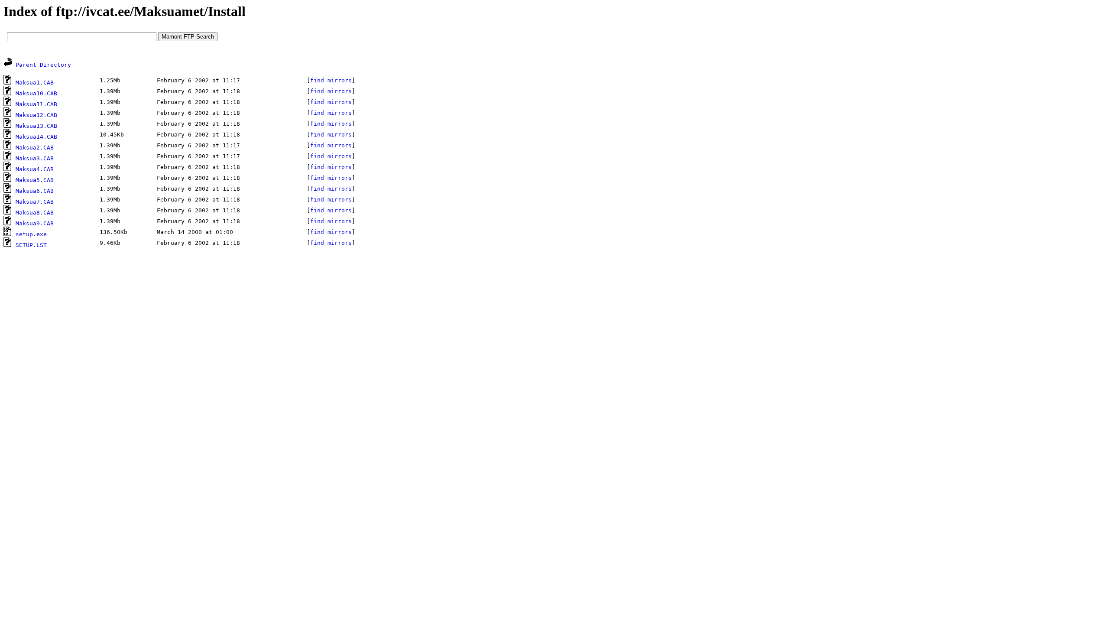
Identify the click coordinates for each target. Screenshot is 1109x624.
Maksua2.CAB (35, 147)
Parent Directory (43, 65)
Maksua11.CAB (36, 104)
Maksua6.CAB (35, 191)
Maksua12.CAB (36, 115)
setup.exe (31, 234)
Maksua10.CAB (36, 93)
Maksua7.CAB (35, 201)
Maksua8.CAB (35, 212)
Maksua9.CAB (35, 223)
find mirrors (331, 80)
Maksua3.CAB (35, 158)
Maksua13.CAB (36, 126)
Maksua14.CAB (36, 136)
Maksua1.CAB (35, 82)
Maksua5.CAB (35, 180)
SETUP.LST (31, 245)
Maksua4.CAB (35, 169)
